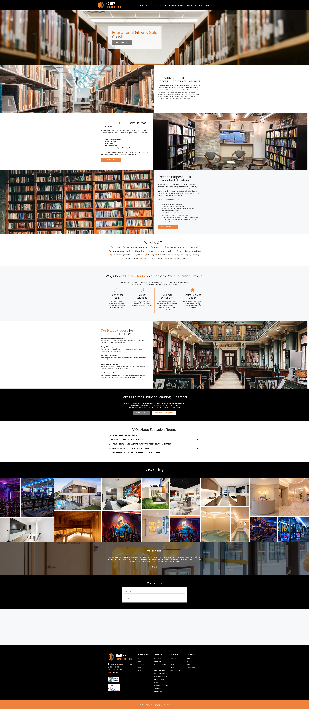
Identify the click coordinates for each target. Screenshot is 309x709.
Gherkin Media (158, 705)
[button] (10, 497)
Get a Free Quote (122, 42)
